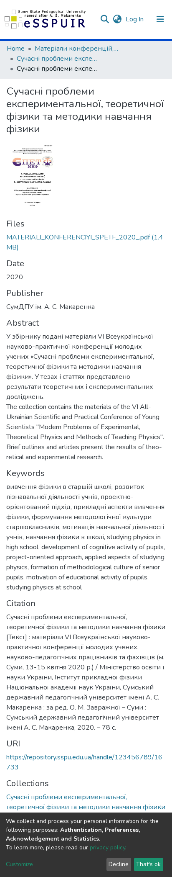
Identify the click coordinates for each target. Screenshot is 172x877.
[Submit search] (104, 19)
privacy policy (107, 847)
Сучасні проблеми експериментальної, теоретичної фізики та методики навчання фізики (58, 58)
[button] (117, 19)
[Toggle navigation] (160, 19)
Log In (135, 19)
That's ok (148, 864)
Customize (19, 864)
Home (16, 48)
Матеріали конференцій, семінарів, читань (76, 48)
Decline (119, 864)
